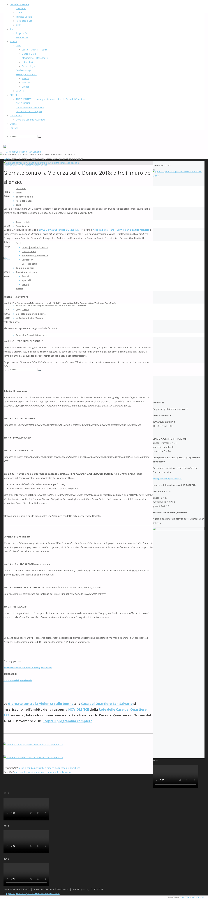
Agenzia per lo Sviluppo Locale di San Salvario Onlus (33, 893)
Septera (185, 897)
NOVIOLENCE (78, 709)
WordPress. (198, 897)
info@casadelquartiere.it (167, 478)
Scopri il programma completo (67, 721)
